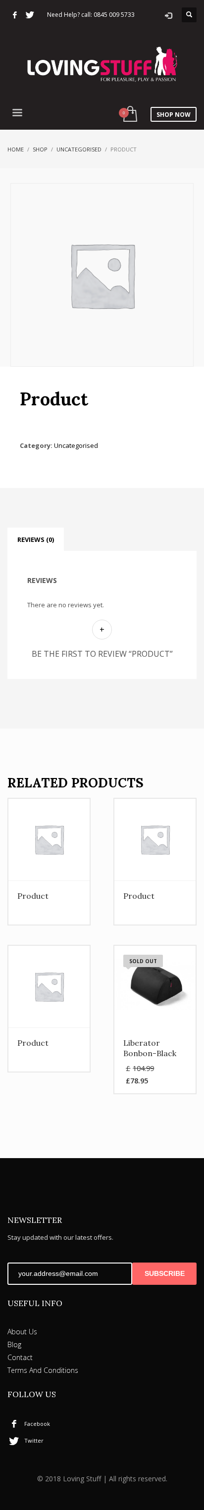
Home (15, 149)
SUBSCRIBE (165, 1273)
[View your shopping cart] (129, 114)
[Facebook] (14, 14)
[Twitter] (29, 14)
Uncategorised (79, 149)
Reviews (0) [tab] (35, 539)
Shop (40, 149)
